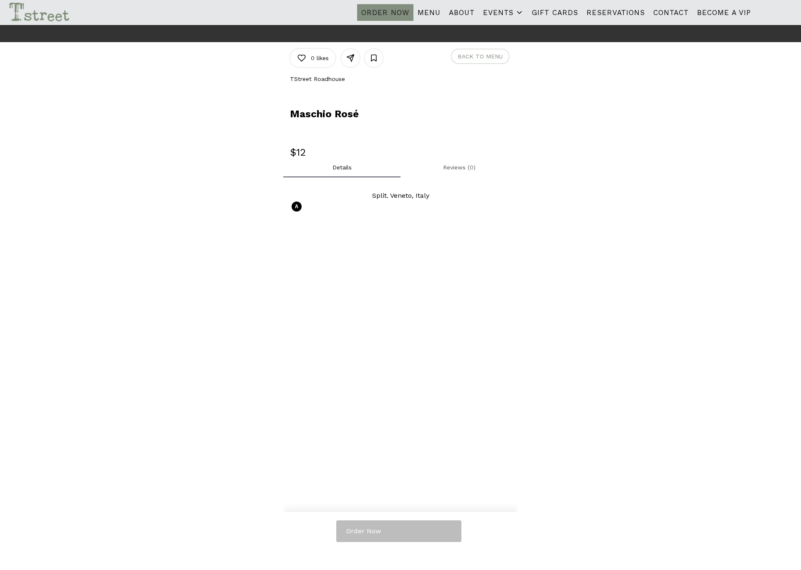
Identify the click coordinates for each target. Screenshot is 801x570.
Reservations (616, 12)
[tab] (341, 167)
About (462, 12)
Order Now (385, 12)
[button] (503, 12)
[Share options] (350, 58)
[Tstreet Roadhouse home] (44, 12)
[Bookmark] (374, 58)
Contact (671, 12)
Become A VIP (724, 12)
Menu (429, 12)
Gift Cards (555, 12)
